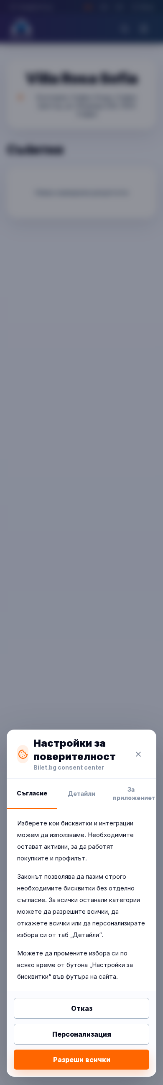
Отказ (81, 1008)
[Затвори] (138, 754)
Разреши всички (81, 1059)
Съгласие (32, 793)
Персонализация (81, 1034)
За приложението (134, 793)
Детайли (81, 793)
